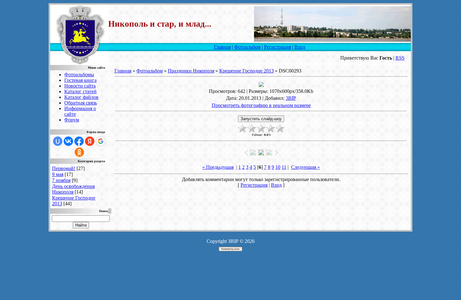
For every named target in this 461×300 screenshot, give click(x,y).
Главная (222, 47)
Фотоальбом (247, 47)
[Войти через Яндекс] (89, 141)
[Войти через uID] (57, 141)
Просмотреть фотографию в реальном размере (261, 105)
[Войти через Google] (101, 141)
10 (277, 167)
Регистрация (277, 47)
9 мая (57, 174)
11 (284, 167)
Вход (299, 47)
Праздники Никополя (191, 70)
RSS (400, 58)
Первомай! (63, 168)
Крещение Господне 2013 (246, 70)
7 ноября (61, 180)
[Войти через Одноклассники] (79, 152)
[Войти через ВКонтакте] (68, 141)
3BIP (291, 98)
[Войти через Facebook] (79, 141)
